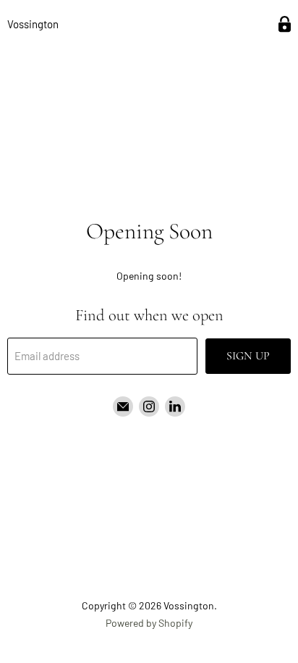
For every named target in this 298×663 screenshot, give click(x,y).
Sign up (248, 356)
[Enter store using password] (284, 24)
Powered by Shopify (149, 623)
